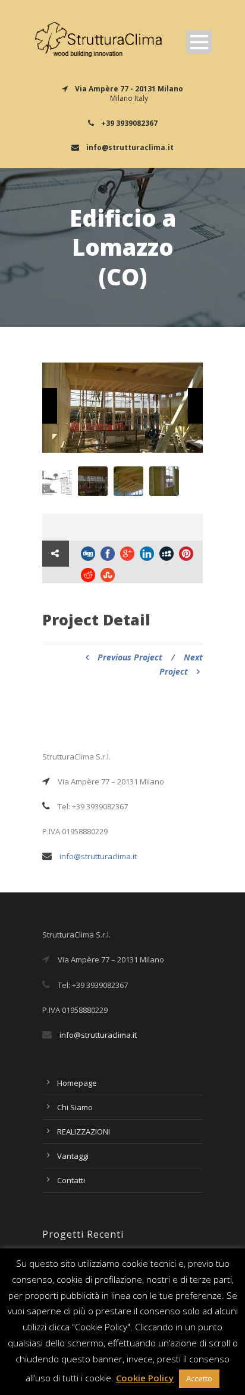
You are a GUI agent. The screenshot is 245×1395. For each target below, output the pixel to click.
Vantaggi (73, 1156)
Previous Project (130, 657)
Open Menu (199, 41)
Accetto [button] (199, 1378)
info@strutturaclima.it (98, 856)
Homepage (77, 1083)
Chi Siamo (75, 1107)
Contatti (71, 1180)
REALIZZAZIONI (83, 1131)
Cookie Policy (145, 1378)
